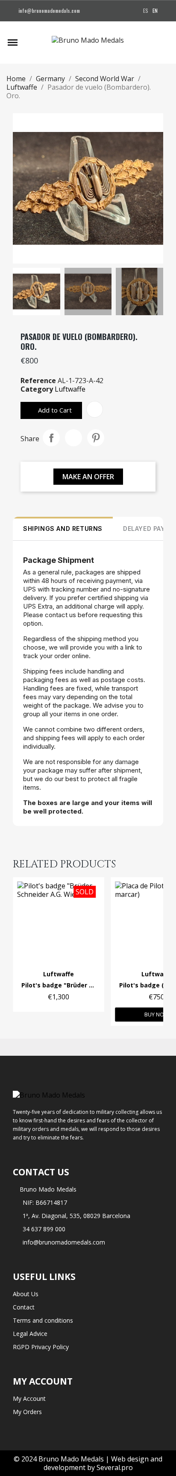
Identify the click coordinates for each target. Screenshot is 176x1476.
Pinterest (95, 437)
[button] (28, 42)
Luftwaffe (70, 389)
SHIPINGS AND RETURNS (63, 528)
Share (51, 437)
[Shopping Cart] (165, 42)
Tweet (73, 437)
